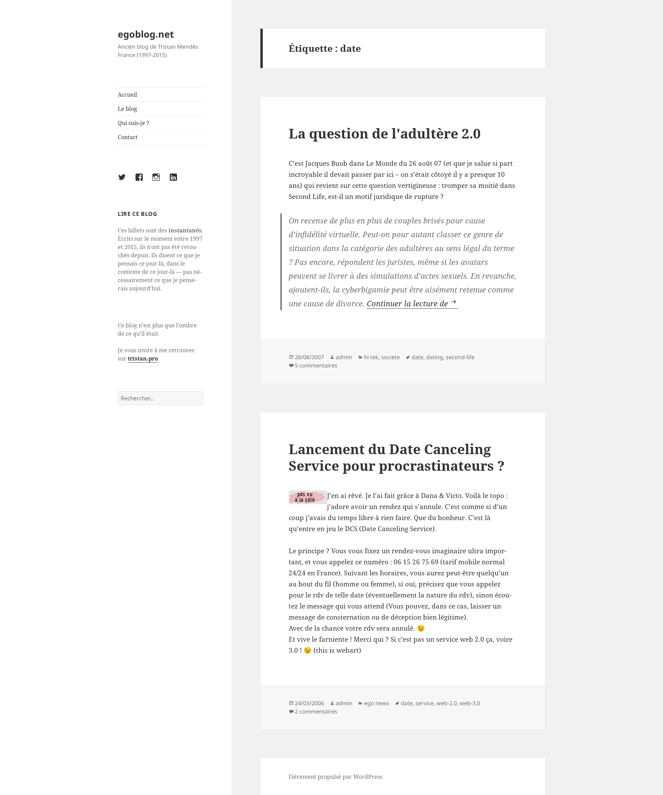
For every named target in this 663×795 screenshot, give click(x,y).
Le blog (127, 109)
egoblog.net (146, 34)
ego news (376, 703)
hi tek (371, 357)
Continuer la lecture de (412, 303)
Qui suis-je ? (133, 123)
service (424, 703)
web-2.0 (446, 703)
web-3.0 (470, 703)
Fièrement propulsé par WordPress (335, 776)
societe (390, 357)
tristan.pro (143, 358)
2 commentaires (316, 711)
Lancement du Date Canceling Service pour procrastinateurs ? (397, 457)
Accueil (127, 94)
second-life (460, 357)
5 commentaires (316, 365)
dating (434, 357)
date (417, 357)
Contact (128, 137)
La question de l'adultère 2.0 (385, 133)
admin (344, 357)
